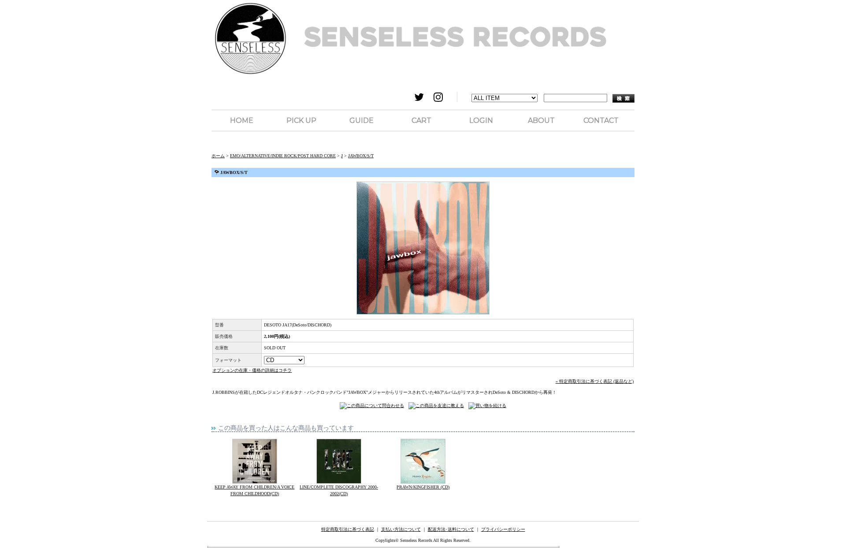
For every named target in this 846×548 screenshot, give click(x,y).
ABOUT (541, 120)
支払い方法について (401, 529)
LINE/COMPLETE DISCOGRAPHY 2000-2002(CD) (339, 490)
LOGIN (481, 120)
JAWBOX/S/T (361, 155)
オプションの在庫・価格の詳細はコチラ (252, 370)
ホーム (218, 155)
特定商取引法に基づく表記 (347, 529)
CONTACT (601, 120)
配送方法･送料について (451, 529)
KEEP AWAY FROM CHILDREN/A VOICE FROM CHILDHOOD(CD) (254, 490)
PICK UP (301, 120)
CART (421, 120)
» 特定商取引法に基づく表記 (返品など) (595, 381)
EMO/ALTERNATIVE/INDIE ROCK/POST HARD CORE (283, 155)
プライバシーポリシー (503, 529)
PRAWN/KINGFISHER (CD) (423, 487)
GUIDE (361, 120)
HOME (241, 120)
